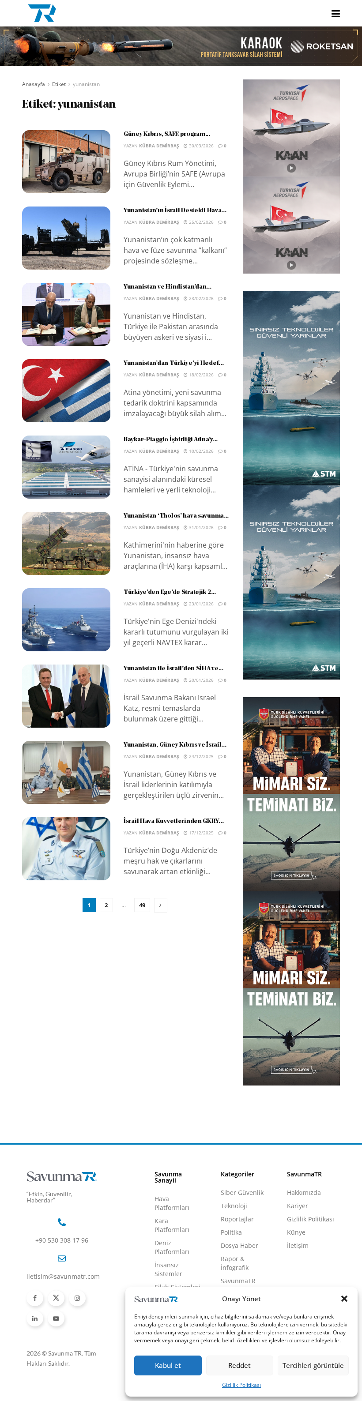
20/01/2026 (201, 680)
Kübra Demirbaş (159, 146)
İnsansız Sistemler (168, 1269)
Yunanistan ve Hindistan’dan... (167, 287)
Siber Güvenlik (242, 1192)
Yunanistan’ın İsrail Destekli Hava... (175, 210)
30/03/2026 (201, 146)
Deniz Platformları (172, 1247)
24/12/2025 (201, 756)
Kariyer (297, 1206)
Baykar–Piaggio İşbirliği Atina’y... (171, 439)
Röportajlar (237, 1219)
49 (142, 905)
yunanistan (86, 84)
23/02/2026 (201, 298)
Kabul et (168, 1365)
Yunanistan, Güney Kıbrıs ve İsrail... (175, 745)
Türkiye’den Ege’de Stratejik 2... (170, 592)
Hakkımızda (304, 1192)
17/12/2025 (201, 833)
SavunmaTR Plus (238, 1285)
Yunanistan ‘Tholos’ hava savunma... (176, 516)
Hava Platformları (172, 1203)
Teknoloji (234, 1206)
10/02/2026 (201, 451)
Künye (296, 1232)
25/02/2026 (201, 222)
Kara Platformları (172, 1225)
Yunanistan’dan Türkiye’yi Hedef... (173, 363)
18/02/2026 (201, 375)
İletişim (298, 1245)
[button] (344, 1298)
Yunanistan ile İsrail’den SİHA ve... (173, 668)
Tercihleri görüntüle (313, 1365)
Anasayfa (33, 84)
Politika (231, 1232)
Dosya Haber (239, 1245)
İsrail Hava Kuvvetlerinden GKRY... (173, 821)
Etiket (59, 84)
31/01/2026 (201, 527)
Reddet (239, 1365)
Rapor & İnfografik (235, 1263)
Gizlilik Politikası (241, 1385)
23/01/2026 (201, 604)
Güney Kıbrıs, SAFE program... (167, 134)
